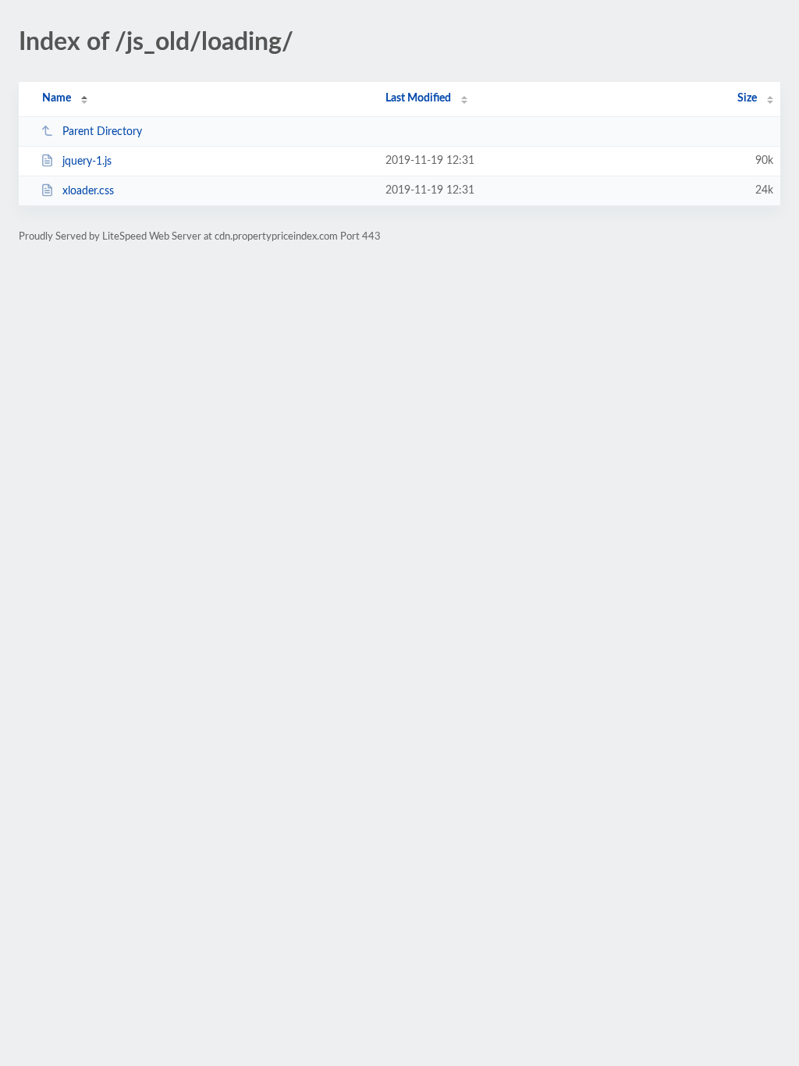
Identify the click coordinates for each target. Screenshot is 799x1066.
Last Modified (418, 98)
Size (747, 98)
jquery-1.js (87, 161)
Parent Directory (102, 131)
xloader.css (88, 191)
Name (56, 98)
